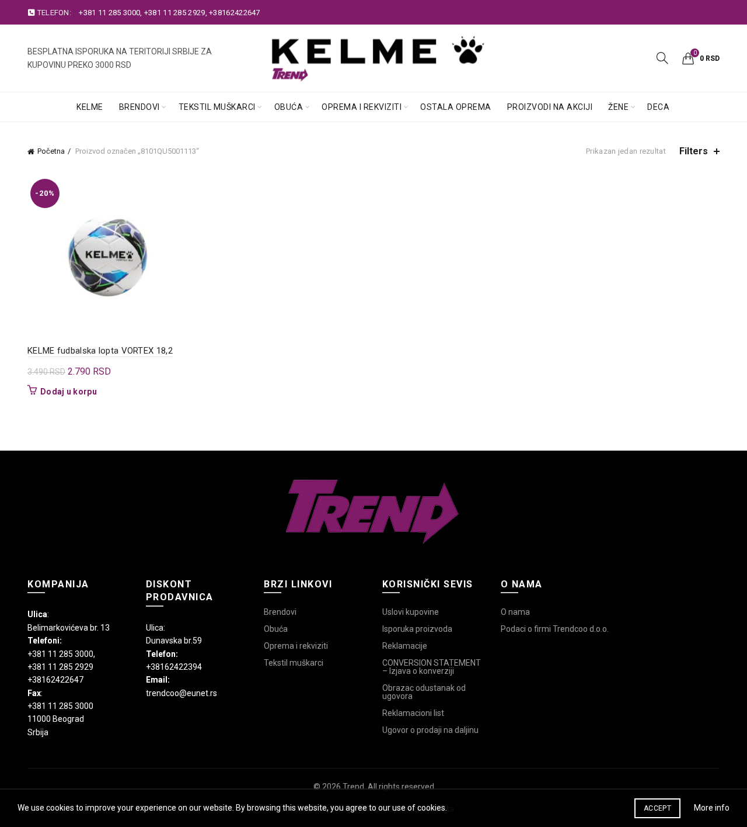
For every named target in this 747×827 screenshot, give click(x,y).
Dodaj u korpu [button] (68, 391)
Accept (657, 808)
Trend (353, 786)
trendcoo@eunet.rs (181, 693)
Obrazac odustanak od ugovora (424, 692)
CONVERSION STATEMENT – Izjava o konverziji (431, 667)
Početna (51, 151)
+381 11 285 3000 (109, 12)
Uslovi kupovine (410, 612)
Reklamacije (404, 645)
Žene (618, 107)
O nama (515, 612)
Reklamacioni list (413, 713)
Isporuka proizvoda (417, 629)
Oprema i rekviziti (362, 107)
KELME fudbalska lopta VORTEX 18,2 (100, 350)
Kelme (89, 107)
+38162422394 (174, 667)
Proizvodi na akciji (550, 107)
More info (711, 807)
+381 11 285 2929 (174, 12)
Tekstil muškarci (217, 107)
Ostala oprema (455, 107)
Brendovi (139, 107)
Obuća (288, 107)
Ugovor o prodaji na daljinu (430, 730)
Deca (658, 107)
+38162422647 (234, 12)
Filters (693, 151)
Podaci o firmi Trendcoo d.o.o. (555, 629)
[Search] (662, 58)
